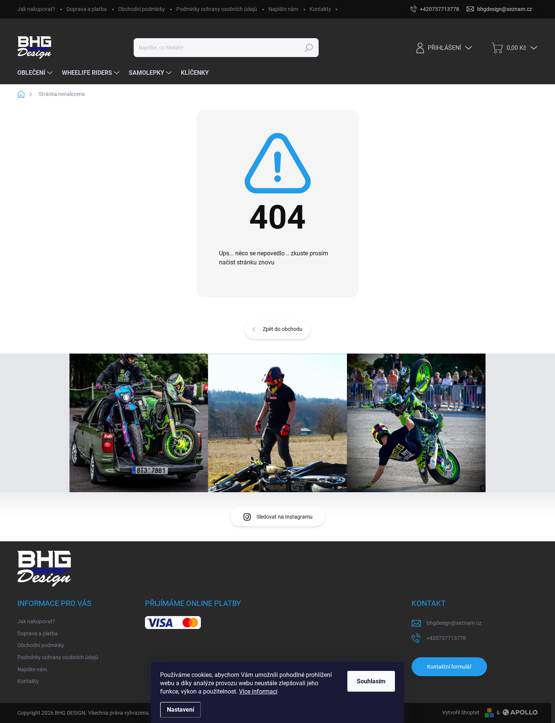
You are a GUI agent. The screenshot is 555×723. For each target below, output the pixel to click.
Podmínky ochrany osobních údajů (216, 9)
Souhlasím (371, 681)
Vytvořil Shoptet (460, 712)
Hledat (309, 48)
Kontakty (320, 9)
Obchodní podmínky (141, 9)
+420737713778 (446, 638)
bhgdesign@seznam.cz (454, 623)
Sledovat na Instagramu (284, 517)
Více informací (258, 691)
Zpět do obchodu (282, 329)
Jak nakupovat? (36, 9)
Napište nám (283, 9)
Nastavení (180, 709)
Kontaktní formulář (449, 667)
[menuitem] (35, 73)
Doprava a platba (86, 9)
